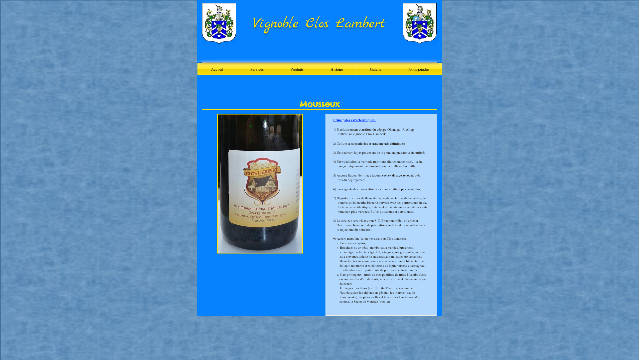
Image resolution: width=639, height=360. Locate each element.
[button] (297, 69)
